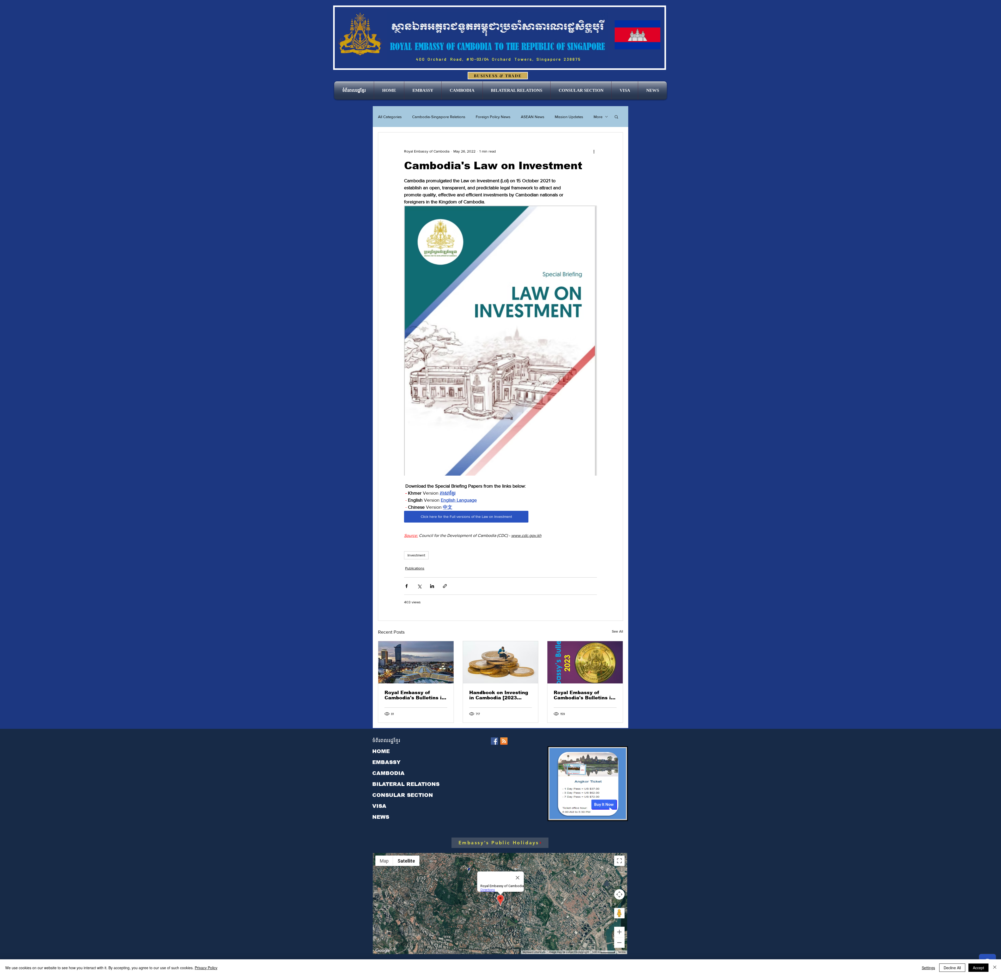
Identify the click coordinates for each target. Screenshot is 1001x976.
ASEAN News (532, 116)
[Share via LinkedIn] (432, 586)
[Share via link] (444, 586)
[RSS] (504, 741)
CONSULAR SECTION (402, 795)
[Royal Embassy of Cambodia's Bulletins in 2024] (416, 662)
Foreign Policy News (493, 116)
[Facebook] (494, 741)
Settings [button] (928, 967)
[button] (422, 90)
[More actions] (594, 151)
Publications (414, 568)
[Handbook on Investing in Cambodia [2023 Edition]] (500, 662)
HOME (381, 751)
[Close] (995, 967)
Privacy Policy (206, 967)
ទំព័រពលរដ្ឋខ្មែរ (386, 740)
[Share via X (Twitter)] (419, 586)
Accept (978, 967)
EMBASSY (386, 762)
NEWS (380, 817)
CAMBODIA (388, 773)
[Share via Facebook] (406, 586)
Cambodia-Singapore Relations (438, 116)
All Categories (390, 116)
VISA (379, 806)
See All (617, 631)
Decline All (952, 967)
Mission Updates (569, 116)
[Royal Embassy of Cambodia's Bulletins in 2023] (585, 662)
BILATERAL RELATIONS (406, 784)
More (598, 116)
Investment (416, 555)
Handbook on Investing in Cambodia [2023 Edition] (498, 695)
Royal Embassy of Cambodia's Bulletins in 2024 (414, 695)
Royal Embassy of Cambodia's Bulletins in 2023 (584, 695)
